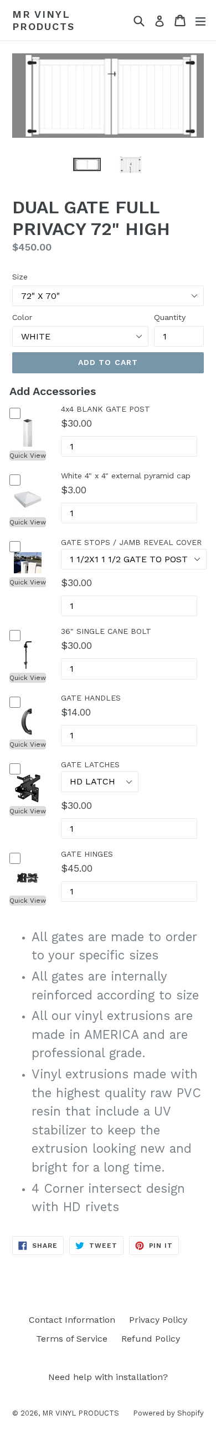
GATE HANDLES (91, 697)
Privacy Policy (158, 1319)
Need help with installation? (108, 1377)
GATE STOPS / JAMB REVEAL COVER (131, 542)
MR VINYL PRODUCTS (43, 20)
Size (20, 276)
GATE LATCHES (90, 764)
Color (22, 317)
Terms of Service (71, 1338)
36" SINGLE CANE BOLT (106, 631)
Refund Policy (150, 1338)
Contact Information (72, 1319)
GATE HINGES (87, 853)
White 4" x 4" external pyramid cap (126, 475)
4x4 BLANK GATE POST (105, 408)
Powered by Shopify (168, 1413)
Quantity (170, 317)
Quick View (27, 455)
